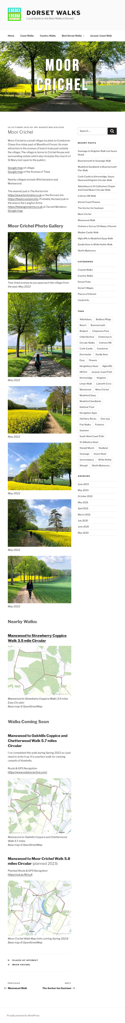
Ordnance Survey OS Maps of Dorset (97, 226)
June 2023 (83, 484)
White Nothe (104, 459)
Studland (103, 448)
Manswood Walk (86, 220)
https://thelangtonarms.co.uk (25, 206)
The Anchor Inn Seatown (91, 208)
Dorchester (85, 354)
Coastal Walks (85, 269)
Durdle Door (102, 354)
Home (11, 35)
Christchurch (105, 336)
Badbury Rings (103, 319)
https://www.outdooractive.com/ (27, 772)
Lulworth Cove (103, 383)
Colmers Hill (105, 342)
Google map (15, 167)
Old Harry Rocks (88, 418)
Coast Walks (27, 35)
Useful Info (83, 300)
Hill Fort (83, 372)
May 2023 (83, 490)
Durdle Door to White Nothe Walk (95, 244)
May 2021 (83, 502)
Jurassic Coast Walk (101, 35)
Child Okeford (87, 336)
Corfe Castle (86, 348)
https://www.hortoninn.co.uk (25, 195)
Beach (83, 325)
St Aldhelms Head (89, 442)
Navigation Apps (88, 412)
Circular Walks (87, 342)
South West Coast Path (92, 436)
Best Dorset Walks (72, 35)
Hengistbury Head (89, 366)
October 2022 (85, 496)
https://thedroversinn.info (23, 199)
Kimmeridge (86, 377)
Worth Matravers (87, 250)
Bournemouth (98, 325)
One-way (105, 418)
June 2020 (83, 526)
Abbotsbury (86, 319)
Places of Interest (25, 960)
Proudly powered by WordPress (23, 1015)
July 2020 (83, 520)
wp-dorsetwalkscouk (49, 127)
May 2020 (83, 532)
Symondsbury (87, 459)
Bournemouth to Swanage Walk (94, 160)
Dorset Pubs (84, 281)
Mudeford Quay (88, 395)
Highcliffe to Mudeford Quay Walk (95, 238)
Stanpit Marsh (87, 448)
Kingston (101, 377)
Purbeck (99, 424)
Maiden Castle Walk (88, 232)
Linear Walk (86, 383)
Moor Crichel (21, 965)
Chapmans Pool (100, 331)
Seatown (84, 430)
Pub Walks (85, 424)
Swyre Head (100, 453)
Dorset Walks (54, 12)
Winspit (84, 465)
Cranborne (102, 348)
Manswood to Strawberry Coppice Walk (32, 698)
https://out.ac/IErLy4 (20, 874)
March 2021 (84, 514)
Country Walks (48, 35)
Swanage (84, 453)
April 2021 (83, 508)
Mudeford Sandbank (90, 401)
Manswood (85, 389)
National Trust (87, 407)
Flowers (93, 360)
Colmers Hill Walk (87, 195)
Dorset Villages (85, 288)
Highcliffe (107, 366)
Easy (82, 360)
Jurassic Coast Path (101, 372)
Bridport (84, 331)
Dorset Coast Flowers (89, 202)
